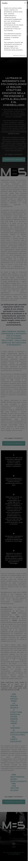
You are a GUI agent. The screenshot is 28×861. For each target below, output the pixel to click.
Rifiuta (16, 55)
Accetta (22, 55)
